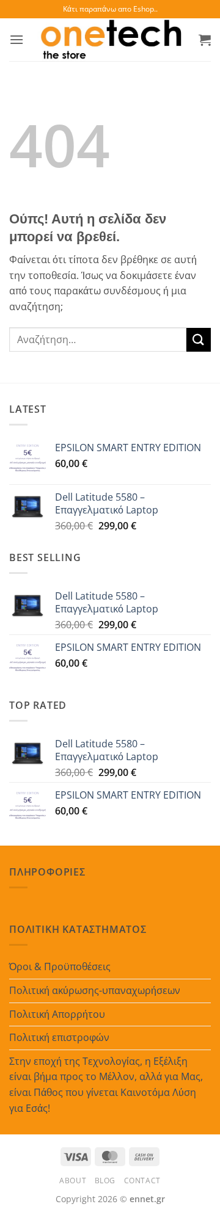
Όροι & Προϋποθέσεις (60, 966)
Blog (105, 1180)
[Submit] (198, 340)
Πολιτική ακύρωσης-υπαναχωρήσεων (94, 990)
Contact (142, 1180)
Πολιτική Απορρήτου (57, 1014)
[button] (16, 39)
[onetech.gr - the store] (111, 39)
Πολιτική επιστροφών (59, 1037)
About (72, 1180)
